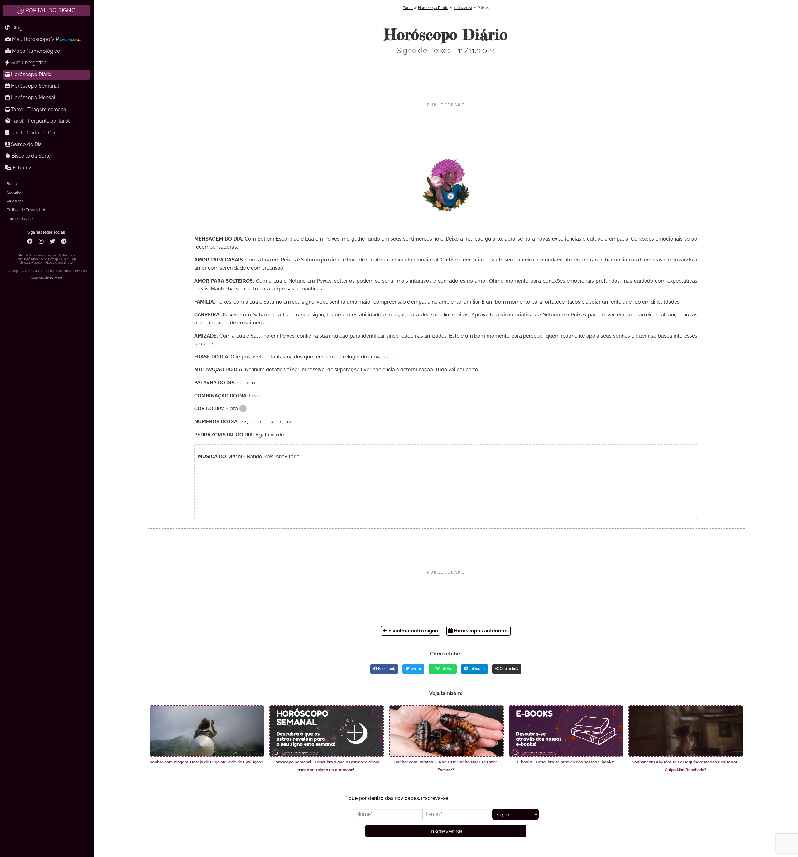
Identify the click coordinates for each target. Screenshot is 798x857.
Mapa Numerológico (35, 51)
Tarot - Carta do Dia (32, 133)
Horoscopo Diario (433, 8)
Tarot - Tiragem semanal (39, 109)
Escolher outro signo (412, 631)
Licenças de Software (46, 277)
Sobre (12, 184)
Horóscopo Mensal (32, 97)
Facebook (386, 668)
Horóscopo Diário (31, 74)
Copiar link (508, 668)
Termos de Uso (20, 219)
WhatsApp (444, 668)
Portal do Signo (50, 10)
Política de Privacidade (26, 210)
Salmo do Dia (26, 144)
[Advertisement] (446, 105)
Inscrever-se (446, 831)
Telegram (476, 668)
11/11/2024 (463, 8)
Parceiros (15, 201)
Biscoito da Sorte (30, 156)
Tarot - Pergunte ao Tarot (40, 121)
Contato (14, 192)
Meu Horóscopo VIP (46, 39)
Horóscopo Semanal (34, 86)
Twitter (415, 668)
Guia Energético (28, 63)
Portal (408, 8)
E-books (22, 168)
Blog (16, 28)
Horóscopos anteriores (481, 631)
